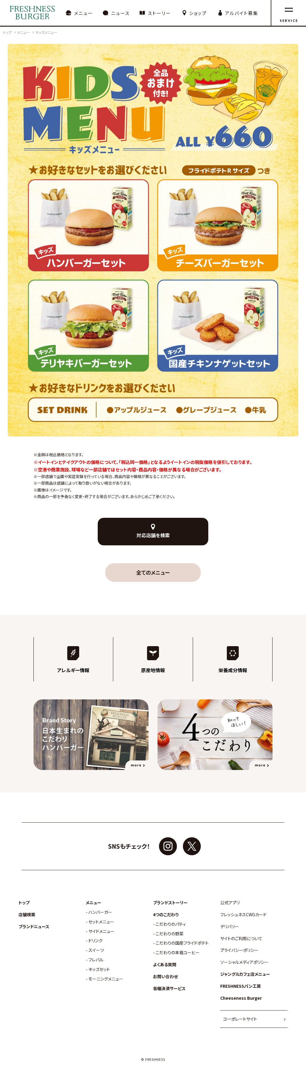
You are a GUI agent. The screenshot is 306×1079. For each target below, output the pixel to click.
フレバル (95, 959)
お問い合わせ (165, 976)
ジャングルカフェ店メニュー (245, 974)
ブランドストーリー (170, 902)
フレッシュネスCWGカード (243, 914)
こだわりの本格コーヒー (178, 952)
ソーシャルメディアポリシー (244, 962)
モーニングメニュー (105, 978)
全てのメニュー (153, 572)
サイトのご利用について (241, 938)
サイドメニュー (101, 931)
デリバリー (229, 926)
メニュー (83, 13)
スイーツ (96, 950)
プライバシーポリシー (239, 950)
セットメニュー (101, 921)
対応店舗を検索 (153, 535)
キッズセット (99, 969)
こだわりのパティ (171, 924)
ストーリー (159, 13)
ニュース (120, 13)
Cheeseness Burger (241, 998)
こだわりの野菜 (169, 933)
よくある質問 (164, 964)
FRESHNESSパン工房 (240, 986)
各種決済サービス (169, 988)
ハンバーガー (100, 912)
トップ (24, 902)
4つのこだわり (165, 914)
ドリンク (95, 940)
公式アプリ (230, 902)
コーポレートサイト (240, 1019)
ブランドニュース (34, 926)
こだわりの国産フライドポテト (182, 943)
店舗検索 (27, 914)
